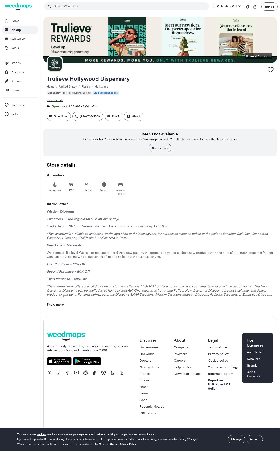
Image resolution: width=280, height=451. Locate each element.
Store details (55, 100)
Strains (144, 380)
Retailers (253, 359)
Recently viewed (152, 406)
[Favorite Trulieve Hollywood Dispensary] (270, 70)
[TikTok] (94, 373)
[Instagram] (58, 373)
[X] (49, 373)
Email (115, 116)
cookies (41, 434)
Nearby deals (149, 367)
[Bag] (254, 7)
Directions (60, 116)
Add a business (253, 374)
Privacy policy (218, 354)
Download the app (187, 373)
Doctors (145, 360)
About (136, 116)
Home (51, 86)
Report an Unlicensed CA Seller (219, 384)
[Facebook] (67, 373)
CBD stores (148, 413)
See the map (160, 148)
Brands (145, 373)
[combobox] (129, 6)
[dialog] (140, 439)
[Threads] (121, 373)
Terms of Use (107, 444)
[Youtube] (76, 373)
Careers (180, 360)
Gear (143, 400)
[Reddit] (85, 373)
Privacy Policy (128, 444)
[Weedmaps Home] (19, 6)
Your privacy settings (223, 367)
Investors (180, 354)
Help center (182, 367)
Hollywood (101, 86)
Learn (144, 393)
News (144, 387)
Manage (236, 439)
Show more (55, 304)
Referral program (220, 373)
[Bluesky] (103, 373)
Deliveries (147, 354)
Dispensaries (149, 347)
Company (181, 347)
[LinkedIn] (112, 373)
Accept (255, 439)
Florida (85, 86)
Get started (255, 352)
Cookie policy (218, 360)
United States (68, 86)
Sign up (269, 6)
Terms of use (217, 347)
